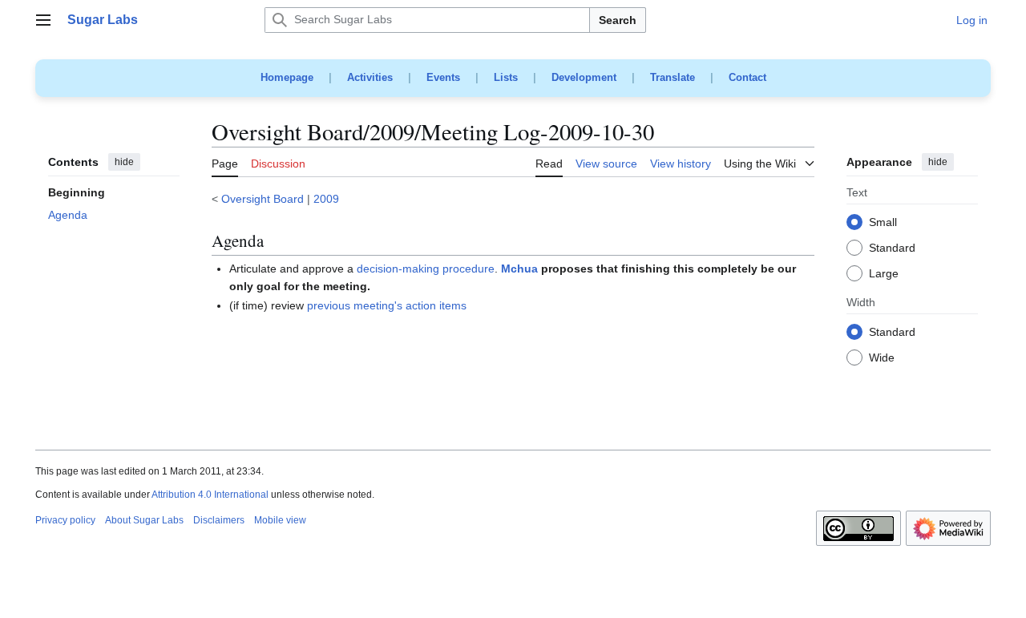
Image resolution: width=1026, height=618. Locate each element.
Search (617, 20)
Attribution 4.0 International (210, 494)
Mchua (519, 268)
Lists (506, 77)
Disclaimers (218, 520)
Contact (747, 77)
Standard (892, 248)
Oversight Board (262, 198)
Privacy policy (65, 520)
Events (443, 77)
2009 (326, 198)
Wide (882, 358)
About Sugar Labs (144, 520)
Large (884, 274)
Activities (370, 77)
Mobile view (280, 520)
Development (583, 77)
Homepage (287, 77)
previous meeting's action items (387, 305)
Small (883, 222)
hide (124, 162)
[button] (43, 20)
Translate (672, 77)
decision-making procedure (426, 268)
